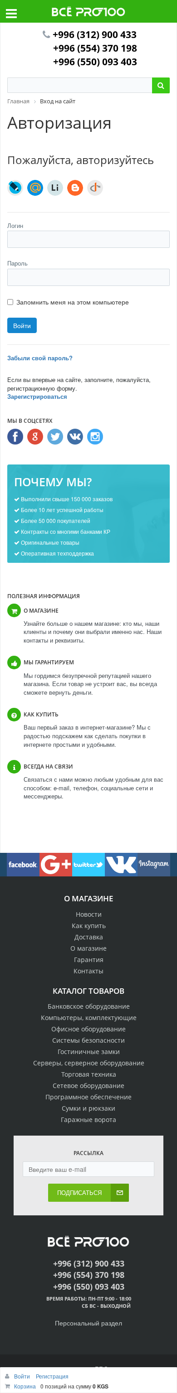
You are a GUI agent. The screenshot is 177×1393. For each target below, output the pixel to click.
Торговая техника (88, 1074)
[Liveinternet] (55, 188)
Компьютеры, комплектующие (89, 1017)
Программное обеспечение (88, 1097)
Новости (89, 914)
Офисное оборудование (88, 1029)
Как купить (89, 925)
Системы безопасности (88, 1040)
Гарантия (88, 959)
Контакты (88, 971)
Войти (22, 1376)
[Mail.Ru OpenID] (35, 188)
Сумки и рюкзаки (88, 1108)
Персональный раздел (88, 1322)
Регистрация (52, 1376)
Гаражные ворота (88, 1119)
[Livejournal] (15, 188)
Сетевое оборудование (88, 1085)
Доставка (88, 937)
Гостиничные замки (89, 1051)
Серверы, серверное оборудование (88, 1063)
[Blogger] (75, 188)
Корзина (25, 1386)
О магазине (88, 948)
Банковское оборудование (89, 1006)
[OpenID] (95, 188)
